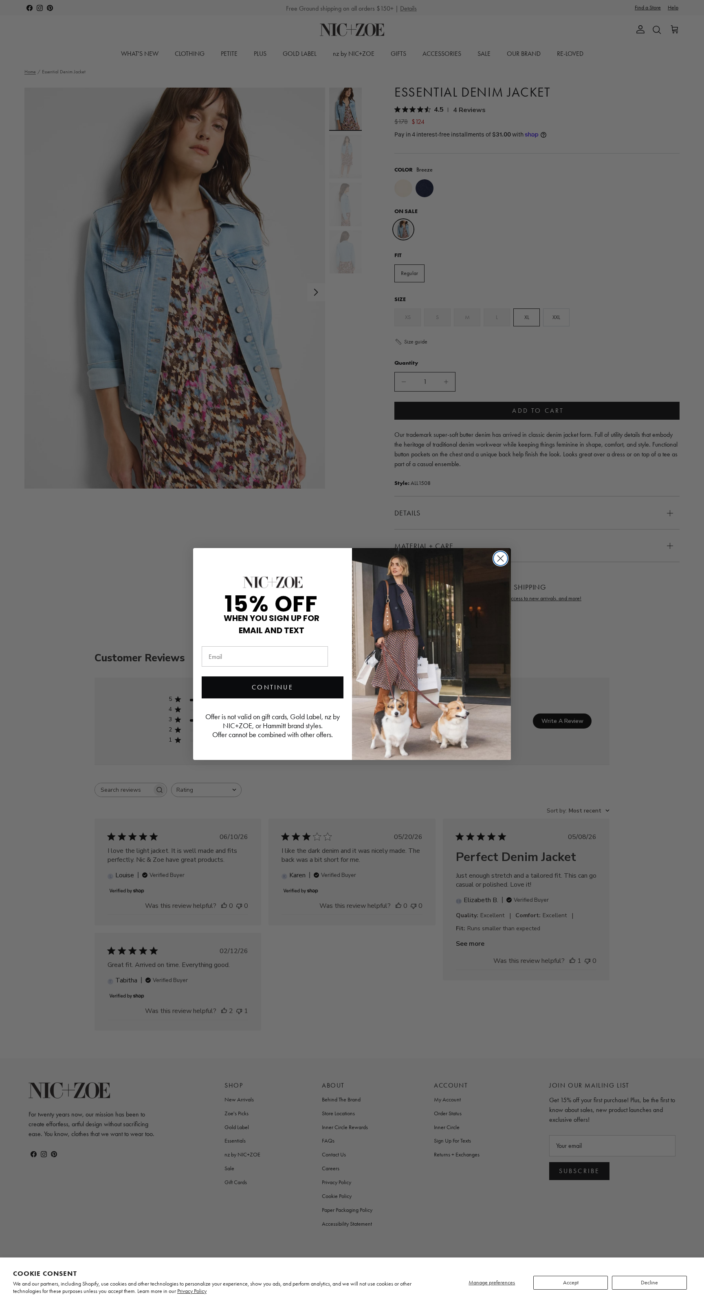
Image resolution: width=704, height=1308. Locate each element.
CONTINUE (272, 687)
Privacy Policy (192, 1291)
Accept (571, 1282)
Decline (649, 1282)
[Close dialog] (500, 558)
